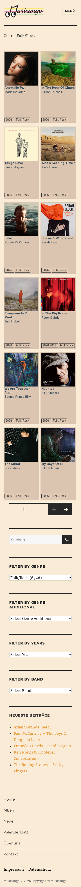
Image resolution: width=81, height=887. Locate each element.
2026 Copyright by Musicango (45, 881)
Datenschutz (39, 869)
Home (9, 799)
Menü (70, 11)
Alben (9, 810)
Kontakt (11, 854)
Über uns (12, 843)
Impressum (14, 869)
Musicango (12, 881)
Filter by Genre (27, 566)
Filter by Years (27, 643)
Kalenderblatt (16, 832)
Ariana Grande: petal (32, 727)
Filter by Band (26, 679)
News (9, 821)
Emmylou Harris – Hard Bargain (42, 746)
